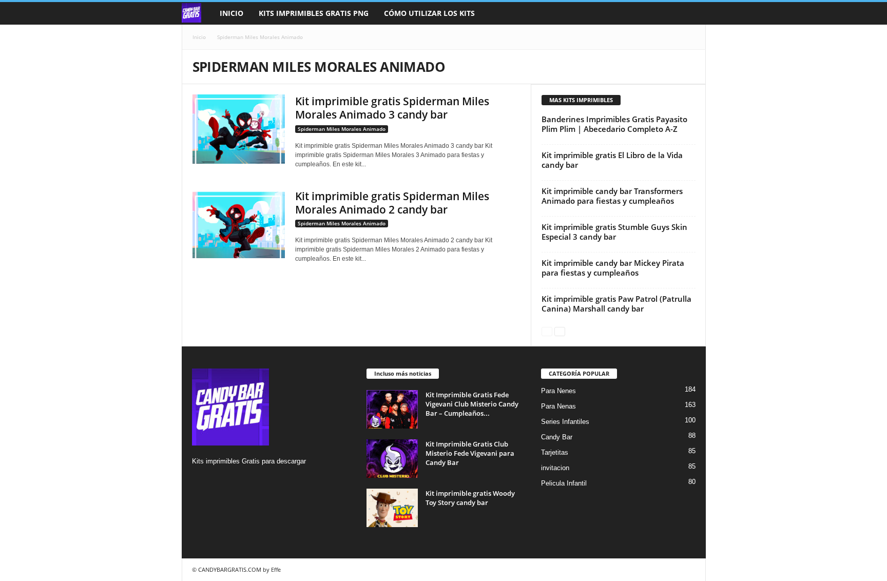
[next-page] (559, 330)
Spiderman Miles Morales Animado (341, 128)
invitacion (555, 468)
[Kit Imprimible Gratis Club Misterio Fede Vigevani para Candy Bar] (392, 458)
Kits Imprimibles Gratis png (314, 13)
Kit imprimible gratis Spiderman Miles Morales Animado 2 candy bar (392, 203)
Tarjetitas (554, 452)
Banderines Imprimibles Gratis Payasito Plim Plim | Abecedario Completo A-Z (614, 124)
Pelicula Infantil (564, 483)
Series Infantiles (565, 421)
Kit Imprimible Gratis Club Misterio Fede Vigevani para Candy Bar (470, 453)
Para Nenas (558, 406)
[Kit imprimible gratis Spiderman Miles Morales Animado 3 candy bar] (238, 129)
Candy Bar (556, 437)
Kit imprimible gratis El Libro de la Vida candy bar (612, 160)
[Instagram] (201, 481)
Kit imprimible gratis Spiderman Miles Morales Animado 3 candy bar (392, 108)
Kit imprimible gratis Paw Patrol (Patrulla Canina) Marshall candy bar (616, 304)
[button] (690, 13)
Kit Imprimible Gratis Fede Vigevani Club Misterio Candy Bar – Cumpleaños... (472, 404)
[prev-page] (547, 330)
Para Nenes (558, 391)
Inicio (231, 13)
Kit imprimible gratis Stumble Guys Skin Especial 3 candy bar (614, 232)
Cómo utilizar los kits (429, 13)
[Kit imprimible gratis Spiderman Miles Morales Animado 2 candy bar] (238, 224)
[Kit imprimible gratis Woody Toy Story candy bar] (392, 508)
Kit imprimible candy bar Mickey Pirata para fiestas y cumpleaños (613, 268)
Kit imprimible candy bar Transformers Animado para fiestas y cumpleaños (612, 196)
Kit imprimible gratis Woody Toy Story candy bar (470, 498)
